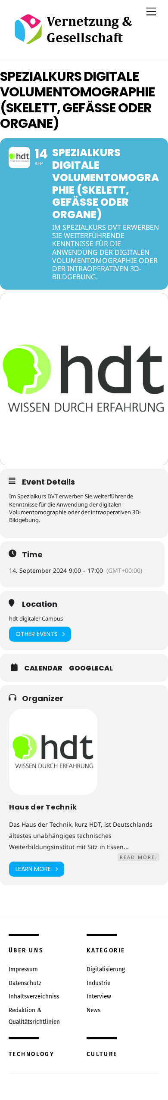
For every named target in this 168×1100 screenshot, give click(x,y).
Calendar (43, 668)
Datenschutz (25, 983)
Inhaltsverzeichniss (34, 996)
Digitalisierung (106, 969)
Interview (99, 996)
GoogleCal (91, 668)
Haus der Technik (43, 807)
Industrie (98, 983)
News (93, 1010)
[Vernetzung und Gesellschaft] (73, 35)
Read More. (138, 857)
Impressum (23, 969)
